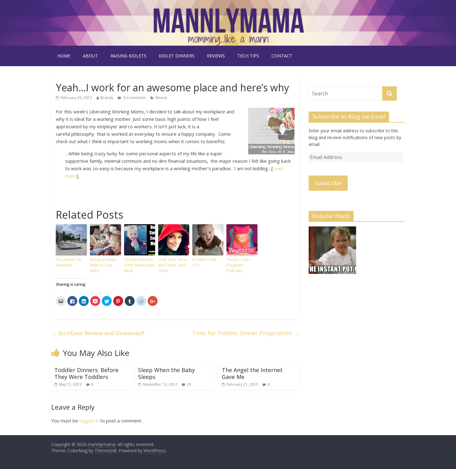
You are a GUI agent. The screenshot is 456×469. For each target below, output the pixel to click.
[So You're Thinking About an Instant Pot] (332, 253)
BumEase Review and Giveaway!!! (97, 333)
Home (63, 56)
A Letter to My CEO (204, 262)
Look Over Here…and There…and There (173, 265)
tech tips (248, 56)
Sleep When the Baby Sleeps (166, 373)
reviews (216, 56)
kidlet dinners (176, 56)
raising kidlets (128, 56)
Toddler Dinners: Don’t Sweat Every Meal (139, 265)
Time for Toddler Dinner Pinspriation (245, 333)
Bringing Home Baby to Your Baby (103, 265)
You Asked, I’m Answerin (68, 262)
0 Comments (134, 97)
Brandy (107, 97)
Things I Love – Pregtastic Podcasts (239, 265)
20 (189, 384)
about (90, 56)
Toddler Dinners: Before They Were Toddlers (86, 373)
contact (281, 56)
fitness (161, 97)
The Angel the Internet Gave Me (252, 373)
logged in (89, 420)
